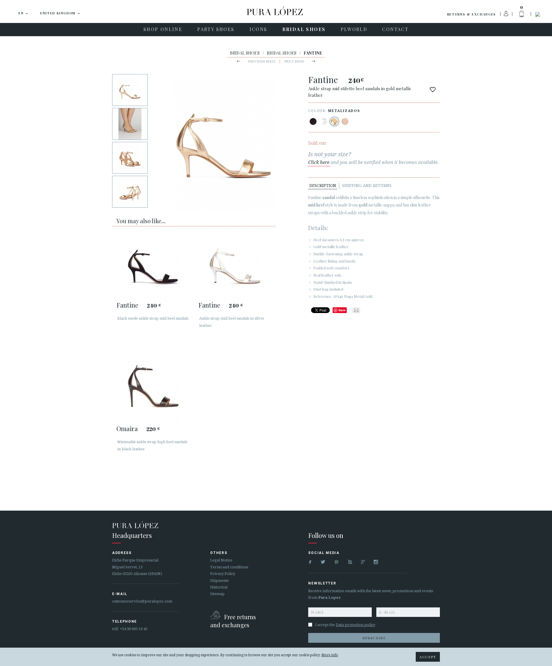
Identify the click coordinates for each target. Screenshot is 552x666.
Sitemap (217, 594)
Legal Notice (221, 560)
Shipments (219, 580)
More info (329, 655)
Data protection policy (355, 625)
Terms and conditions (229, 567)
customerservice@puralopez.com (142, 601)
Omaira (127, 428)
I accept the (345, 625)
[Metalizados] (324, 121)
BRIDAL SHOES (245, 53)
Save (342, 310)
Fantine (127, 305)
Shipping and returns (367, 185)
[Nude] (345, 121)
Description (322, 185)
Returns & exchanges (471, 14)
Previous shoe (261, 61)
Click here (318, 162)
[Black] (313, 121)
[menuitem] (163, 29)
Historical (218, 587)
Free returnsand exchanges (233, 621)
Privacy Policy (222, 574)
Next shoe (294, 61)
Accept (427, 657)
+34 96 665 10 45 (133, 629)
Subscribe (374, 638)
